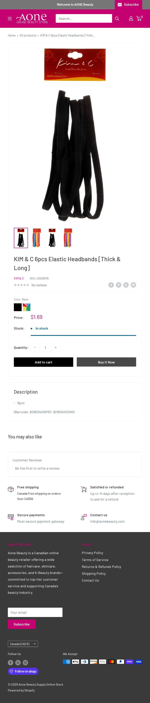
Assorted (26, 307)
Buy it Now (106, 362)
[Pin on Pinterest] (118, 284)
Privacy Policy (92, 552)
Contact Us (90, 580)
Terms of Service (95, 560)
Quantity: (21, 347)
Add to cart (43, 362)
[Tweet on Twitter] (126, 284)
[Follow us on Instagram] (25, 662)
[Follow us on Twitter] (18, 662)
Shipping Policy (94, 573)
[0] (139, 18)
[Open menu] (10, 18)
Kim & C (19, 278)
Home (12, 35)
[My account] (131, 18)
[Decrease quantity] (35, 347)
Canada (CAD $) (19, 644)
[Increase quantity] (56, 347)
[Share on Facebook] (111, 284)
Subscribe (131, 4)
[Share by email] (133, 284)
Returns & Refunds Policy (101, 566)
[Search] (117, 18)
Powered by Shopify (21, 690)
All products (28, 35)
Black (18, 307)
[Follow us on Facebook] (10, 662)
